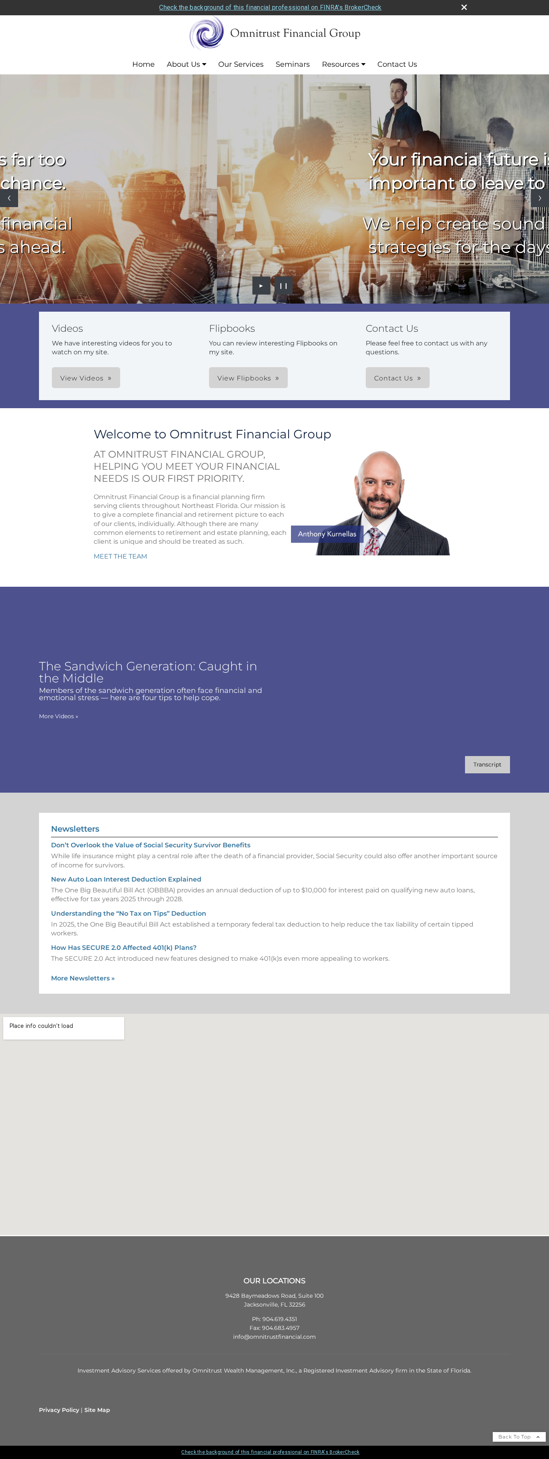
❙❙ (284, 285)
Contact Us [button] (393, 378)
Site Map (97, 1410)
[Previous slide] (9, 198)
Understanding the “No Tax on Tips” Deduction (128, 913)
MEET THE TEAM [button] (120, 556)
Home (143, 64)
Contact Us (397, 64)
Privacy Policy (59, 1410)
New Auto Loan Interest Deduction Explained (126, 879)
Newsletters (75, 829)
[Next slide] (540, 198)
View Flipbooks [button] (244, 378)
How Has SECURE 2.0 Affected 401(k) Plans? (124, 947)
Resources (340, 64)
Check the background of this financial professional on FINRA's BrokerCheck (270, 7)
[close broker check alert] (464, 7)
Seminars (293, 64)
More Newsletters (83, 978)
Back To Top (515, 1437)
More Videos (58, 716)
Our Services (241, 64)
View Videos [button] (82, 378)
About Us (183, 64)
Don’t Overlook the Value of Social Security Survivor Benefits (150, 845)
